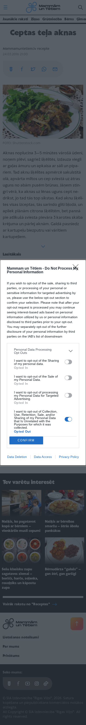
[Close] (77, 268)
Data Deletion (17, 457)
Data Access (43, 457)
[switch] (68, 362)
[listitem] (43, 351)
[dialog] (43, 363)
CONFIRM (26, 440)
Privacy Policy (69, 457)
